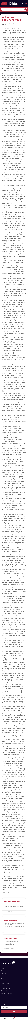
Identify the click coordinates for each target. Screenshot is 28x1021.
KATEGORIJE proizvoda (7, 963)
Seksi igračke (4, 966)
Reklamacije (4, 995)
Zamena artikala (5, 990)
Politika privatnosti (5, 986)
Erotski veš (3, 973)
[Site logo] (14, 3)
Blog (4, 23)
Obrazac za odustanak (6, 993)
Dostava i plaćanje (5, 988)
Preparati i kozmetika (6, 970)
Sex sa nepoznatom (11, 920)
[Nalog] (22, 3)
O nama (3, 981)
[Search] (25, 9)
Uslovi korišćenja (5, 983)
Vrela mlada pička (10, 938)
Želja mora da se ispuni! (12, 901)
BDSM (2, 968)
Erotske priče (9, 23)
